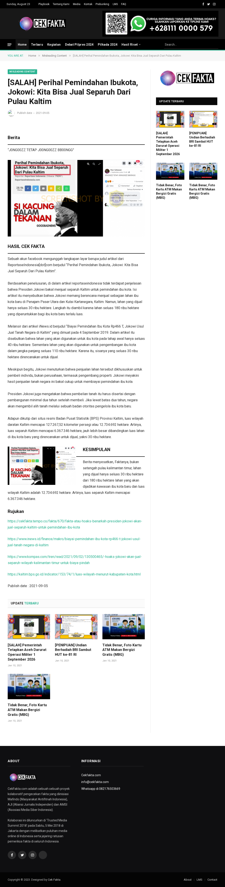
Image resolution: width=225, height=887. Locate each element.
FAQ (123, 4)
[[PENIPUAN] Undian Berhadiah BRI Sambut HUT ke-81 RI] (76, 626)
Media (76, 4)
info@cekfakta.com (95, 782)
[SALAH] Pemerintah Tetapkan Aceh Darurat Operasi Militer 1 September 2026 (27, 652)
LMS (115, 4)
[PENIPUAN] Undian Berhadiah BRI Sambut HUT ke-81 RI (73, 650)
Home (22, 44)
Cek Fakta (54, 879)
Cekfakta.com (91, 775)
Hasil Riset (130, 44)
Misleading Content (22, 71)
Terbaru (37, 44)
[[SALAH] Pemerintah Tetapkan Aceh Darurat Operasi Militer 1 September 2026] (29, 626)
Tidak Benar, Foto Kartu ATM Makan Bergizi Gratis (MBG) (122, 650)
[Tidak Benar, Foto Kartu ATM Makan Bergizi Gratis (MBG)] (123, 626)
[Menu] (9, 44)
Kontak (88, 4)
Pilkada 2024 (107, 44)
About (188, 879)
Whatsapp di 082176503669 (100, 788)
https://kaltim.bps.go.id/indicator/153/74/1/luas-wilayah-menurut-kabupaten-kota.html (74, 574)
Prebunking (102, 4)
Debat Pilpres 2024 (79, 44)
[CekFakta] (42, 24)
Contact (212, 879)
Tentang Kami (61, 4)
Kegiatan (54, 44)
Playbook (43, 4)
